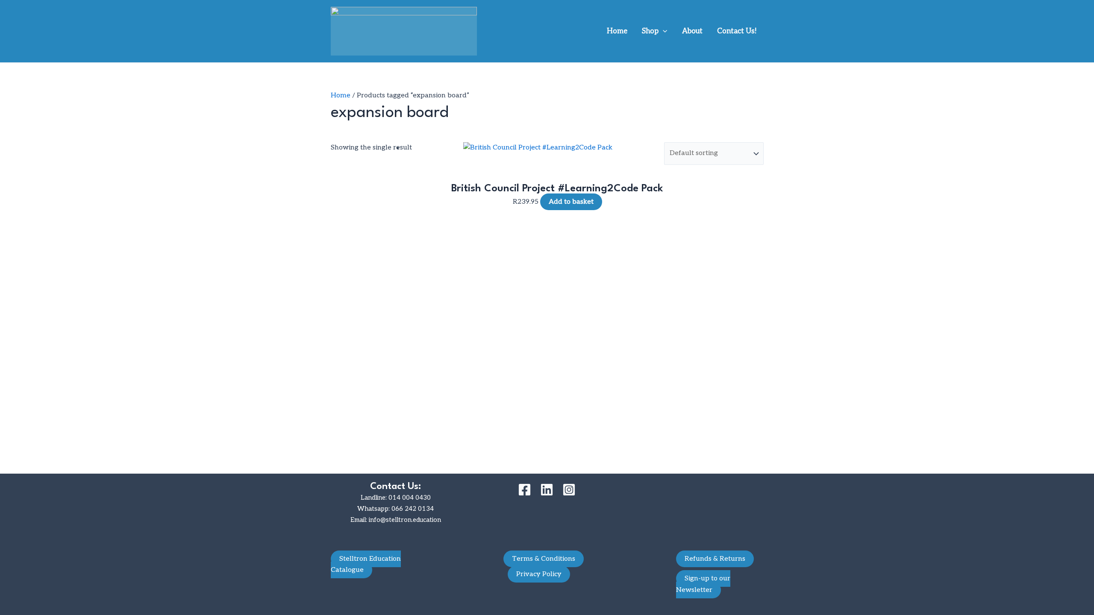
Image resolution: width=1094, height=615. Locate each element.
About (692, 31)
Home (617, 31)
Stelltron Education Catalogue (366, 564)
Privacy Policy (539, 574)
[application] (663, 31)
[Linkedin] (546, 489)
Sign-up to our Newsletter (703, 584)
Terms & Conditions (543, 559)
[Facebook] (524, 489)
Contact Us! (736, 31)
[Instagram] (569, 489)
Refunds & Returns (715, 559)
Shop (650, 31)
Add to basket (571, 202)
